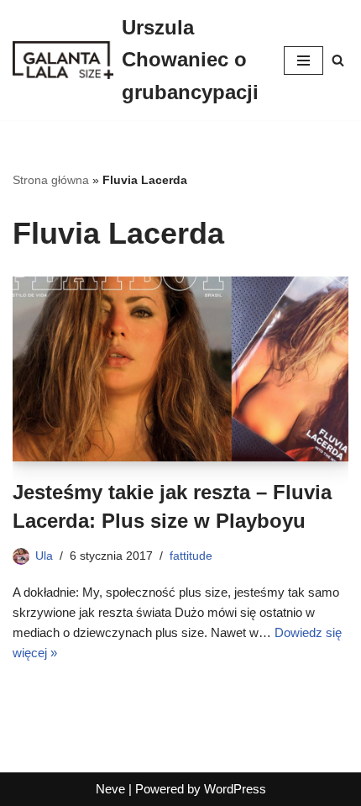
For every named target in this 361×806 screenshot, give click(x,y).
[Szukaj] (338, 60)
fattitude (191, 556)
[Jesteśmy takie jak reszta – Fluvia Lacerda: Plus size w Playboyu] (180, 369)
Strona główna (51, 180)
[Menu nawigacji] (303, 60)
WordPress (235, 789)
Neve (110, 789)
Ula (44, 556)
